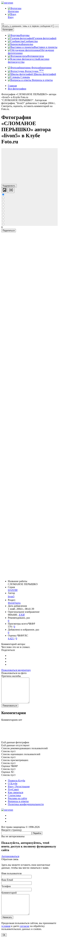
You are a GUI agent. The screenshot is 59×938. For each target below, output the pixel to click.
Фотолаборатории (41, 67)
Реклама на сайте (17, 798)
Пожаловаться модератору (16, 670)
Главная (12, 85)
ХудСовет (13, 789)
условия (5, 926)
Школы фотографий (44, 74)
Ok (4, 935)
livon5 (11, 596)
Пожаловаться (10, 705)
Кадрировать (9, 186)
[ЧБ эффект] (4, 190)
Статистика (14, 795)
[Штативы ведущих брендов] (29, 739)
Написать (7, 917)
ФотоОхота (14, 603)
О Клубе (12, 783)
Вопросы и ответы (42, 80)
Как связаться (15, 792)
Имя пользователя (11, 873)
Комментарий (9, 892)
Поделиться (9, 230)
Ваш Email (7, 879)
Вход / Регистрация (19, 786)
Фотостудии (34, 71)
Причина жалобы (11, 676)
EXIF (22, 614)
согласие (24, 926)
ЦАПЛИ (13, 590)
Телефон (6, 886)
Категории (8, 29)
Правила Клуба (16, 780)
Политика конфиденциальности (26, 804)
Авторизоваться (10, 856)
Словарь (25, 77)
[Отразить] (11, 190)
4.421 (11, 638)
